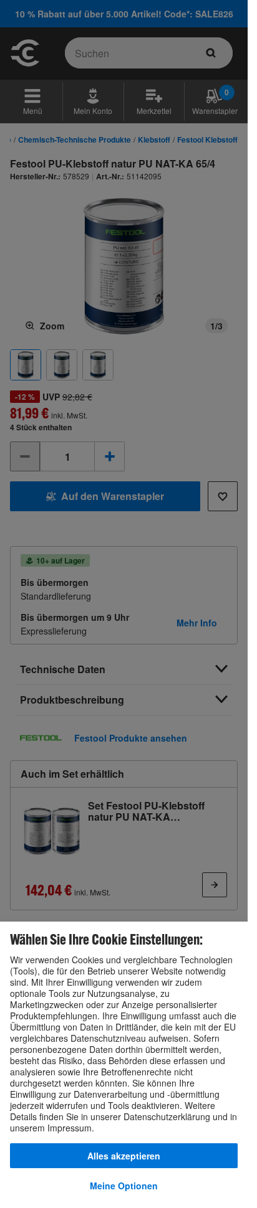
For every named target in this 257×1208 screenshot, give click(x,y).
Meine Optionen (124, 1185)
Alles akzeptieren (123, 1155)
